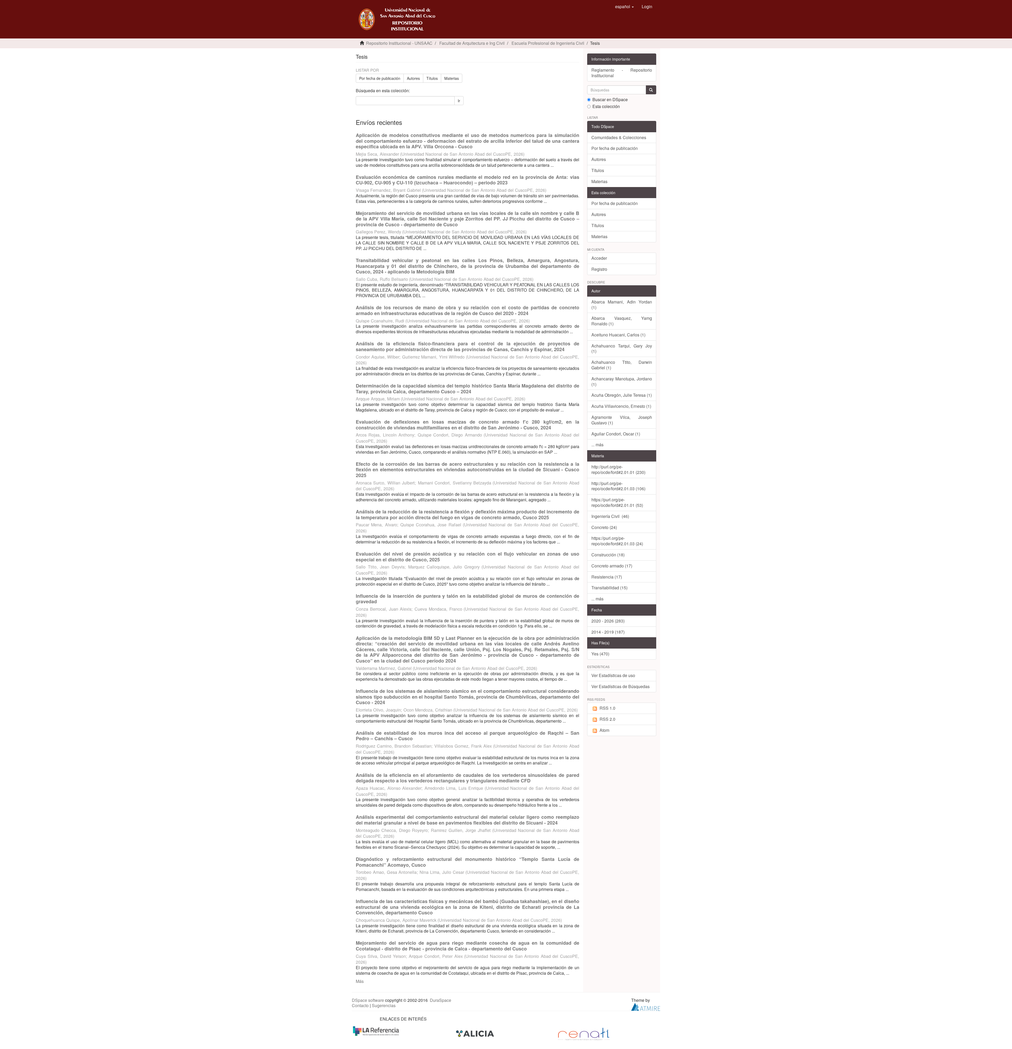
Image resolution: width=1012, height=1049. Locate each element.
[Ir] (651, 89)
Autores (413, 78)
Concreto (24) (604, 527)
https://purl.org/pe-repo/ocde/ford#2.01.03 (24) (617, 541)
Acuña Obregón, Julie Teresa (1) (621, 395)
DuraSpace (440, 1000)
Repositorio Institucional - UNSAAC (399, 43)
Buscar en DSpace (610, 99)
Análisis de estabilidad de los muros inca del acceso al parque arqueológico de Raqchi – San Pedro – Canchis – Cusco (467, 735)
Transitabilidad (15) (609, 588)
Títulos (432, 78)
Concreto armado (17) (611, 566)
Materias (451, 78)
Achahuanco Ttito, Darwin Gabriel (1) (621, 365)
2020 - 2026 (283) (608, 621)
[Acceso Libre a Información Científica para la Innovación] (476, 1034)
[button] (624, 6)
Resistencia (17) (606, 577)
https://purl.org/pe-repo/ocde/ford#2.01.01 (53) (617, 502)
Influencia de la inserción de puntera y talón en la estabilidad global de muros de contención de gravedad (467, 598)
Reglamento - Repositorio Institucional (621, 73)
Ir (459, 100)
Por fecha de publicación (379, 78)
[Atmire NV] (645, 1006)
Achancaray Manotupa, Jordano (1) (621, 381)
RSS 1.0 (607, 708)
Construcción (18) (608, 555)
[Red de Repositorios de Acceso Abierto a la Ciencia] (376, 1031)
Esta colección (606, 106)
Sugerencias (384, 1005)
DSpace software (368, 1000)
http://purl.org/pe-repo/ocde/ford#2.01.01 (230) (618, 469)
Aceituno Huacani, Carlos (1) (618, 335)
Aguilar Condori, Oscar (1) (615, 434)
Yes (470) (600, 654)
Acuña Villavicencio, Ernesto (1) (621, 406)
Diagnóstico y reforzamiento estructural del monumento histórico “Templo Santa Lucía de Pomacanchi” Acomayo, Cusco (467, 862)
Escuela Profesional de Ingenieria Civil (548, 43)
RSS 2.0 (607, 719)
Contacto (360, 1005)
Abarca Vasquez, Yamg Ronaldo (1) (621, 321)
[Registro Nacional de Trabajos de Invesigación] (583, 1034)
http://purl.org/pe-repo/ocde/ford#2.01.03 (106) (618, 486)
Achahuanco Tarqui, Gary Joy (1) (621, 348)
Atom (604, 730)
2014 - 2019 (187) (608, 632)
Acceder (599, 258)
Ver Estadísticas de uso (613, 675)
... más (597, 445)
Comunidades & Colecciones (618, 137)
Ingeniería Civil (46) (610, 516)
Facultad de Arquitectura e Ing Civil (472, 43)
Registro (599, 269)
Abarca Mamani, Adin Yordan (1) (621, 304)
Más (360, 981)
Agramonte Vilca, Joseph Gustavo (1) (621, 420)
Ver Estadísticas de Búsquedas (620, 686)
